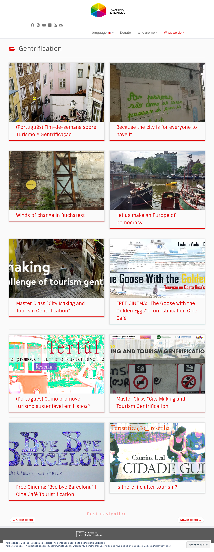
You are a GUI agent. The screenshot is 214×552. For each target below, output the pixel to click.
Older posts (23, 520)
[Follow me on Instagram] (39, 25)
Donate (125, 33)
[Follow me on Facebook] (34, 25)
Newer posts (190, 520)
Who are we (147, 33)
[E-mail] (62, 25)
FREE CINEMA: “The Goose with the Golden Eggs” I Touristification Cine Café (156, 310)
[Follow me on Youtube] (45, 25)
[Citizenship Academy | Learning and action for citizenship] (107, 10)
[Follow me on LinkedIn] (51, 25)
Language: (100, 33)
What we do (173, 33)
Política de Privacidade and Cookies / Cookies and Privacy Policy (137, 545)
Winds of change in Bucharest (50, 215)
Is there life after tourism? (146, 487)
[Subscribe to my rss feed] (56, 25)
